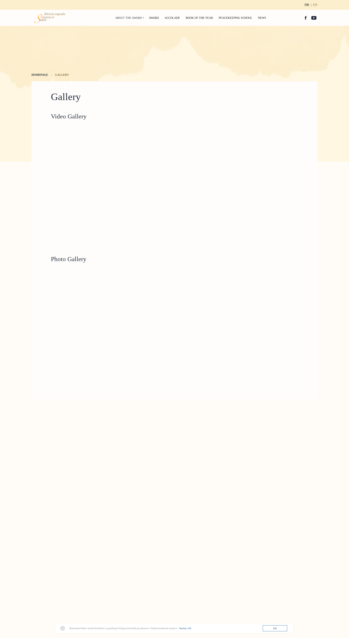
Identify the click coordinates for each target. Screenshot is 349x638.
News (262, 17)
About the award (128, 17)
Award (154, 17)
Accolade (172, 17)
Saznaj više (185, 628)
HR (307, 4)
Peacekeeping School (235, 17)
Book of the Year (199, 17)
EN (315, 4)
